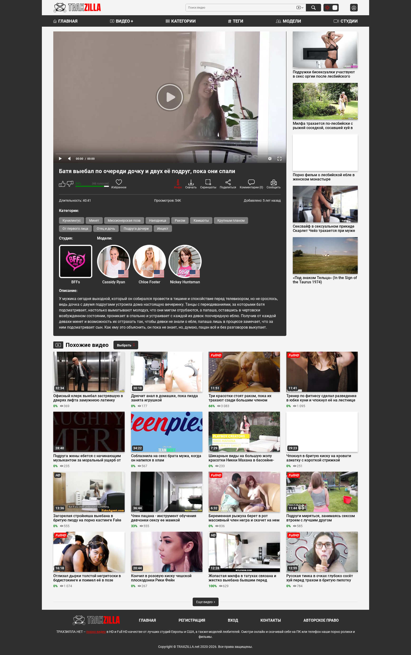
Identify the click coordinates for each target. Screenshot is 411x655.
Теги (238, 21)
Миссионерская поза (124, 220)
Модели (292, 21)
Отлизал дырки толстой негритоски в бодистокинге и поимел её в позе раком (87, 578)
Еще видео (204, 602)
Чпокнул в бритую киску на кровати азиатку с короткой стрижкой (318, 458)
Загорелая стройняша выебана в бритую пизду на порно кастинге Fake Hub (87, 518)
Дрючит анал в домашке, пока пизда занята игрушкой (164, 398)
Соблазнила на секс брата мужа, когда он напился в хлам (166, 458)
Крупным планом (231, 220)
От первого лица (75, 228)
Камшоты (201, 220)
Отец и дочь (106, 228)
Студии (349, 21)
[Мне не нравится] (70, 184)
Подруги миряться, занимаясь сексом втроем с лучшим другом (320, 518)
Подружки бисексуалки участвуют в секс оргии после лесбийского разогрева (324, 74)
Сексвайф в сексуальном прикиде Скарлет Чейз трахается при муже (324, 228)
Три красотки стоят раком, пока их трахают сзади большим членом (240, 398)
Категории (183, 21)
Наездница (157, 220)
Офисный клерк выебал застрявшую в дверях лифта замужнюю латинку (88, 398)
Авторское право (321, 620)
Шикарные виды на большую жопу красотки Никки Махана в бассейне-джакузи (241, 458)
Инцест (162, 228)
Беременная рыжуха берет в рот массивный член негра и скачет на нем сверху (244, 518)
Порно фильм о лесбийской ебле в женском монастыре (324, 177)
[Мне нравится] (62, 184)
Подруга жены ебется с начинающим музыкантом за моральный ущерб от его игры (87, 458)
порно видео (96, 632)
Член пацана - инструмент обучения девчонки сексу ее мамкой (163, 518)
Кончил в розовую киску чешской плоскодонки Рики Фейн (161, 578)
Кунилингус (72, 220)
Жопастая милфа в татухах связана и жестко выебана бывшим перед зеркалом (242, 578)
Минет (94, 220)
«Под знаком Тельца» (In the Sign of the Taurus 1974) (325, 280)
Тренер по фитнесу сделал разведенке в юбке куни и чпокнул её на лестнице (321, 398)
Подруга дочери (136, 228)
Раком (180, 220)
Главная (68, 21)
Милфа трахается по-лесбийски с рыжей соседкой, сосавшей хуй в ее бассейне (323, 125)
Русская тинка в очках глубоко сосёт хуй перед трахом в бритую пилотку (319, 578)
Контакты (270, 620)
